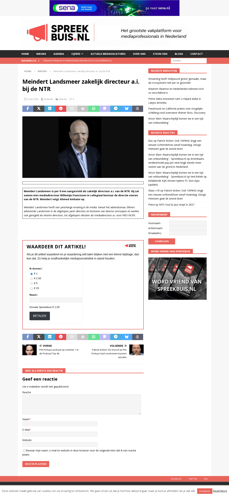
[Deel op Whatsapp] (93, 109)
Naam (26, 419)
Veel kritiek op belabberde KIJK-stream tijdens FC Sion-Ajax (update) (177, 180)
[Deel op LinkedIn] (49, 109)
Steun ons (160, 53)
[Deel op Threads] (137, 109)
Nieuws (41, 53)
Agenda (58, 53)
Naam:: (34, 294)
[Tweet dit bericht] (38, 109)
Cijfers (75, 53)
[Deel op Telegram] (115, 109)
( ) (75, 60)
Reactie (26, 392)
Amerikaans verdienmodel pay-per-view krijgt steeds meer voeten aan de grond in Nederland (176, 162)
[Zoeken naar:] (189, 60)
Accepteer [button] (204, 491)
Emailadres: (155, 233)
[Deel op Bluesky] (126, 109)
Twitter (193, 478)
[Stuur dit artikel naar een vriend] (71, 109)
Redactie (48, 99)
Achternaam (155, 228)
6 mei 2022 (33, 99)
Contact (196, 53)
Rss (206, 478)
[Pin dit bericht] (60, 109)
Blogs (179, 53)
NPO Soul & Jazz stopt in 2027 (176, 204)
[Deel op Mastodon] (104, 109)
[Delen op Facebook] (27, 109)
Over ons (139, 53)
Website (27, 440)
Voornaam (154, 223)
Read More (220, 491)
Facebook (176, 478)
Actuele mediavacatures (108, 53)
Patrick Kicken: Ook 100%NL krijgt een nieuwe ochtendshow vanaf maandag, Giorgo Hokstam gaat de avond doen (174, 144)
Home (25, 53)
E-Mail (26, 429)
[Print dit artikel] (82, 109)
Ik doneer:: (36, 268)
